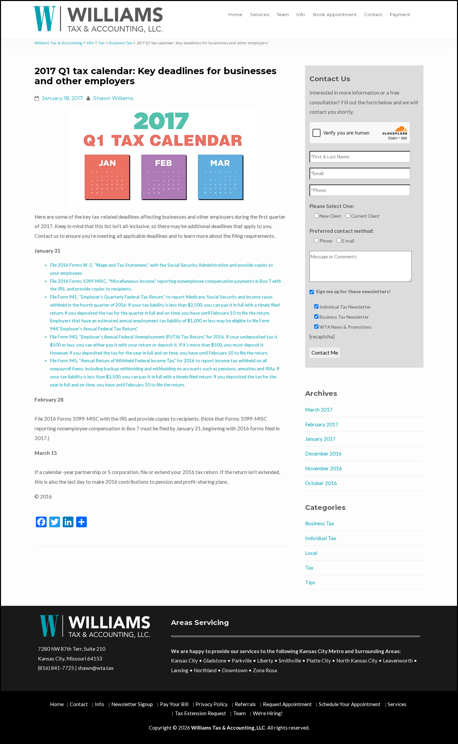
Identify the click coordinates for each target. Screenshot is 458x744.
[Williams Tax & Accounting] (100, 19)
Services (259, 14)
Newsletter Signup (132, 704)
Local (311, 553)
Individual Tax (320, 538)
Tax (309, 568)
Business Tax (319, 523)
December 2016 (323, 453)
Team (283, 14)
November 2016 (323, 468)
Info (300, 14)
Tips (310, 582)
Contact (373, 14)
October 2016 (321, 483)
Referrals (245, 704)
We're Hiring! (268, 713)
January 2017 (320, 439)
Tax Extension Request (200, 713)
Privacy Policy (211, 704)
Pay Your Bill (174, 704)
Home (235, 14)
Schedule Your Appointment (350, 704)
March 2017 (319, 410)
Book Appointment (335, 14)
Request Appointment (287, 704)
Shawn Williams (113, 98)
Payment (400, 14)
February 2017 (321, 424)
